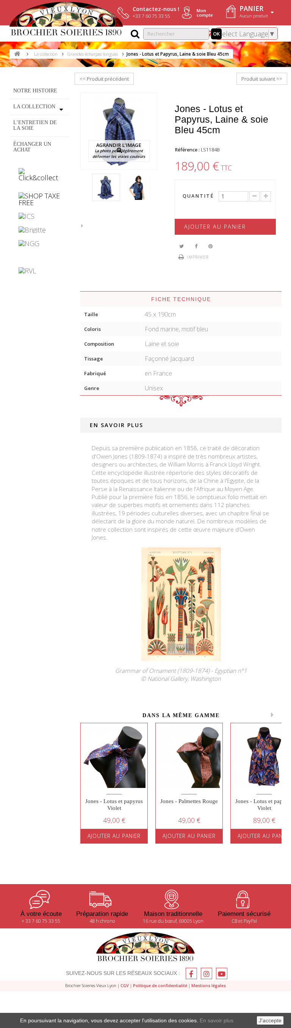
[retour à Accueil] (17, 54)
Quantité (198, 196)
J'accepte (270, 1020)
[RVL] (39, 270)
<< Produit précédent (104, 78)
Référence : (187, 150)
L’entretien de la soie (35, 125)
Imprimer (197, 257)
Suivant (84, 225)
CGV (124, 985)
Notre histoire (35, 90)
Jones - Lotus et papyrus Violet (114, 804)
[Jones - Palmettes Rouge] (189, 756)
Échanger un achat (32, 146)
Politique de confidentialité (160, 985)
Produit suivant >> (261, 78)
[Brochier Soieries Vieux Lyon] (66, 19)
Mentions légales (208, 985)
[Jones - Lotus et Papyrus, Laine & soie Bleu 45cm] (106, 187)
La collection (34, 106)
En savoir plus (216, 1020)
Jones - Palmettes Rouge (189, 801)
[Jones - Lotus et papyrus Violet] (114, 756)
